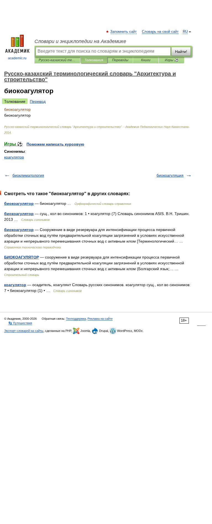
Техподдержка (76, 318)
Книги (145, 60)
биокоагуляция (170, 175)
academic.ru (17, 58)
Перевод (38, 101)
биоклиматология (28, 175)
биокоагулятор (19, 203)
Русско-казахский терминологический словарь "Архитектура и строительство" (57, 60)
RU (185, 32)
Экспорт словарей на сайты (23, 330)
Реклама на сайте (100, 318)
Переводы (120, 60)
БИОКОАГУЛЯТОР (21, 257)
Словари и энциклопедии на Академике (80, 41)
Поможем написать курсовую (55, 144)
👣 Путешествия (20, 323)
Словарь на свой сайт (160, 32)
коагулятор (14, 157)
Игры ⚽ (171, 60)
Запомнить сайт (124, 32)
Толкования (93, 60)
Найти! (181, 51)
